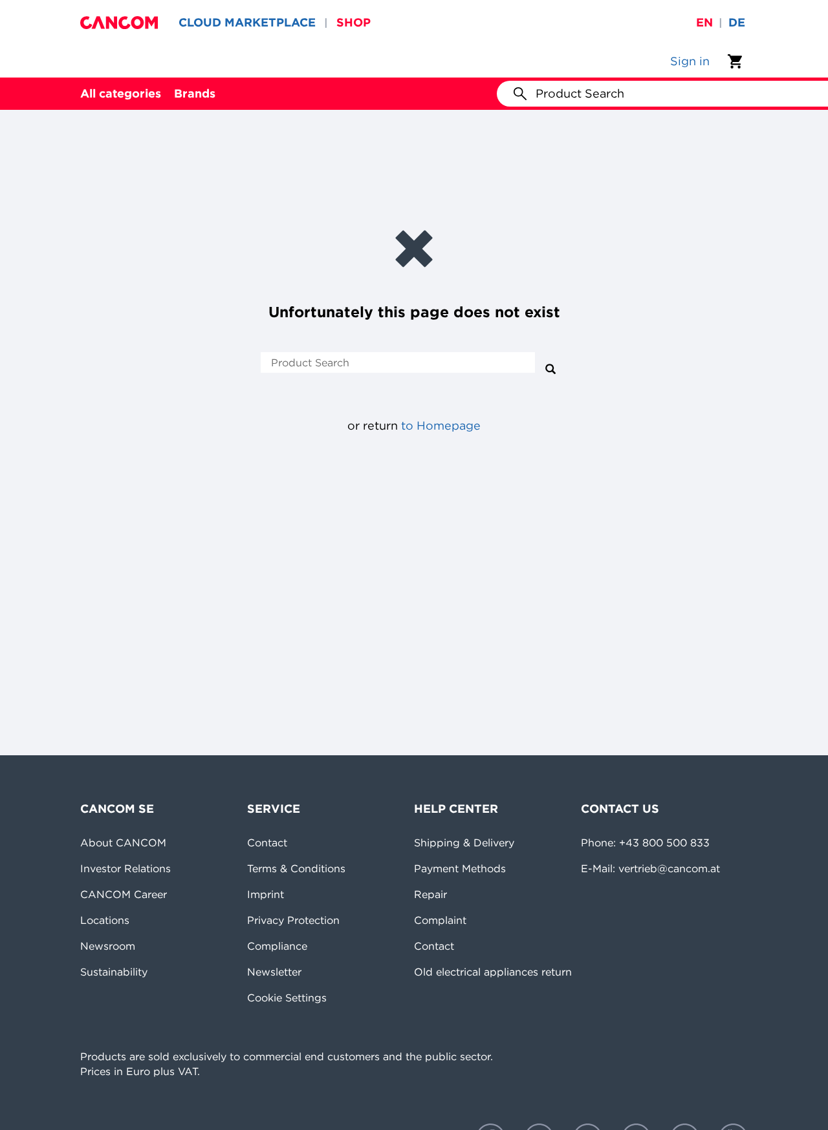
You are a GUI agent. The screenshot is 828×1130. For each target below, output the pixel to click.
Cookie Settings (287, 997)
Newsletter (274, 971)
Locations (104, 920)
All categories (120, 93)
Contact (267, 842)
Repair (430, 894)
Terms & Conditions (296, 868)
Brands (194, 93)
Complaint (440, 920)
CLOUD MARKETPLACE (247, 22)
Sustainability (113, 971)
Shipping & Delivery (464, 842)
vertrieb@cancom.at (669, 868)
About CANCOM (123, 842)
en (704, 22)
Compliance (277, 945)
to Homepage (441, 425)
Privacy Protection (293, 920)
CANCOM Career (123, 894)
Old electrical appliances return (493, 971)
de (736, 22)
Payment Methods (460, 868)
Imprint (265, 894)
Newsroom (107, 945)
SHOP (353, 22)
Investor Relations (125, 868)
